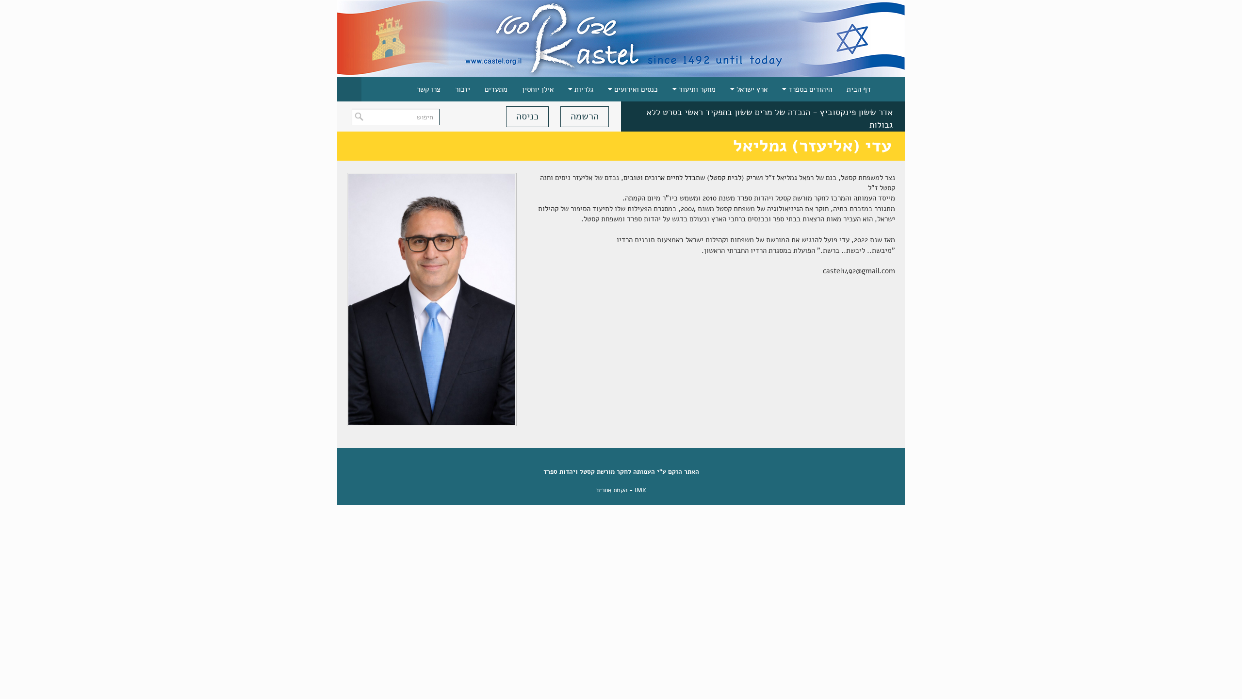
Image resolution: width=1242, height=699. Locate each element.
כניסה (527, 116)
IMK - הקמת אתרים (621, 490)
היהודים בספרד (809, 89)
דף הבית (859, 89)
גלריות (582, 89)
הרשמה (585, 116)
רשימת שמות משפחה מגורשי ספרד (831, 122)
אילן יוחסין (538, 89)
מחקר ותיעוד (696, 89)
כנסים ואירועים (635, 89)
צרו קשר (429, 89)
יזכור (462, 89)
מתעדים (496, 89)
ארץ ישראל (751, 89)
